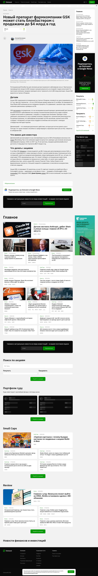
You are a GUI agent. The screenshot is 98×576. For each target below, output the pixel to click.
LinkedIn (38, 565)
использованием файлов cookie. (31, 573)
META (13, 284)
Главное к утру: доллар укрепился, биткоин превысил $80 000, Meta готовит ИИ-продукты (55, 521)
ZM (5, 525)
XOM (13, 322)
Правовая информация (26, 560)
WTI (53, 311)
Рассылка (22, 563)
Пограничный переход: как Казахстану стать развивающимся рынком (19, 510)
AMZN (41, 333)
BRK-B (33, 262)
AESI (62, 311)
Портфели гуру (42, 2)
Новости (17, 2)
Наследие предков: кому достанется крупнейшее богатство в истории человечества (20, 270)
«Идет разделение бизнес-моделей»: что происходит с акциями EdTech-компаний (37, 305)
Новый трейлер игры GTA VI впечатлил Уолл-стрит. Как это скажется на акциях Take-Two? (19, 330)
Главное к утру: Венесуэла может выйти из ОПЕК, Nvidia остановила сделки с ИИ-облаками (52, 496)
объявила (23, 151)
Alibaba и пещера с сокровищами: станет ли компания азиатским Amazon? (12, 306)
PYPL (39, 501)
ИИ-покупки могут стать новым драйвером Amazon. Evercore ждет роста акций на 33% (54, 330)
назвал (43, 173)
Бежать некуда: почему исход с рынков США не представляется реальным (14, 256)
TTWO (5, 333)
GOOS (41, 273)
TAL (33, 309)
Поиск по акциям (25, 2)
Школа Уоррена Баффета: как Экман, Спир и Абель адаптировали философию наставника (38, 257)
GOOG (41, 322)
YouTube (38, 556)
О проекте (22, 553)
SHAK (41, 457)
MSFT (49, 322)
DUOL (29, 309)
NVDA (35, 234)
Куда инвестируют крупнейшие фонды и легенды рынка (21, 392)
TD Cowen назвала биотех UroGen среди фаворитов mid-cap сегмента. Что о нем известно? (53, 465)
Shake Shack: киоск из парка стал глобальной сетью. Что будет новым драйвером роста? (55, 454)
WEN (5, 457)
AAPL (41, 284)
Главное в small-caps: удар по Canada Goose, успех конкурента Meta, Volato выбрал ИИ (54, 270)
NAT (56, 311)
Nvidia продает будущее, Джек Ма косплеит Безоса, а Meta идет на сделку (18, 281)
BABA (9, 284)
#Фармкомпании (10, 183)
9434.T (53, 514)
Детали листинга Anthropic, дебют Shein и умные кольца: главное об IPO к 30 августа (52, 228)
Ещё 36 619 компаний (82, 130)
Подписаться (66, 190)
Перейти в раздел (38, 379)
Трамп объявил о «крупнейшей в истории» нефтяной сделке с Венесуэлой (18, 319)
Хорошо (71, 571)
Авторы (22, 556)
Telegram (38, 553)
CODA (5, 469)
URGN (41, 469)
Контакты (22, 558)
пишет (12, 140)
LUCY (45, 273)
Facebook (38, 558)
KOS (59, 311)
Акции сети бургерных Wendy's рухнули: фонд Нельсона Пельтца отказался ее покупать (19, 454)
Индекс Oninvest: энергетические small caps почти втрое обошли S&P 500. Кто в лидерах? (61, 306)
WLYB (36, 309)
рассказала (16, 110)
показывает (14, 173)
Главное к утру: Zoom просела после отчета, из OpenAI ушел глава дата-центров (19, 521)
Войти (91, 2)
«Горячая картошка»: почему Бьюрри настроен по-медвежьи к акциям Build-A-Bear (52, 439)
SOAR (52, 273)
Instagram (38, 563)
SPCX (39, 234)
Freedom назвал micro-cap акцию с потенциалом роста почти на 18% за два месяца (17, 465)
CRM (41, 514)
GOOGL (45, 322)
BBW (35, 444)
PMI (48, 273)
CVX (5, 322)
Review (49, 2)
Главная (5, 10)
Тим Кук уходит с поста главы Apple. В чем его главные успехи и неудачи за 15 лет (55, 281)
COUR (40, 309)
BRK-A (29, 262)
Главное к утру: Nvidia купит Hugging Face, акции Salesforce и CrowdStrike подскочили (54, 510)
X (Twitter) (38, 560)
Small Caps (34, 2)
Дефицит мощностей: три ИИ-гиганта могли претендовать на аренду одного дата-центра (55, 319)
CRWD (48, 514)
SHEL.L (9, 322)
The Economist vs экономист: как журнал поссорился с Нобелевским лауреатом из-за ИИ (61, 257)
